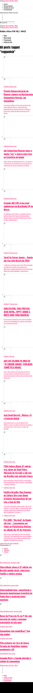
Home (6, 4)
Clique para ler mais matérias (9, 543)
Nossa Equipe (8, 6)
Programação (8, 9)
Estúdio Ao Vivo (9, 8)
